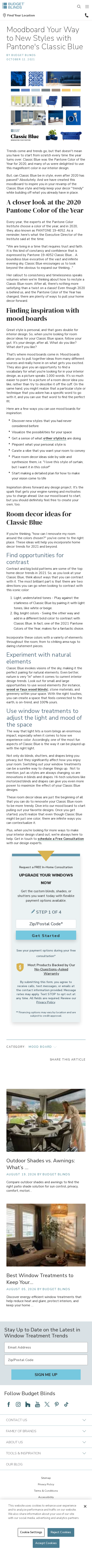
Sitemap (46, 1478)
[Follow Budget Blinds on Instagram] (18, 1404)
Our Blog (14, 1464)
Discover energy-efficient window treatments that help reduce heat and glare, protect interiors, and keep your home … (44, 1301)
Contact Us (16, 1420)
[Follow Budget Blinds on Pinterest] (56, 1404)
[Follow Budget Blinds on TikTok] (66, 1404)
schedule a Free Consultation (61, 839)
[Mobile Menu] (87, 7)
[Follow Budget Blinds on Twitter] (47, 1404)
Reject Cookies (61, 1532)
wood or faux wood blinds (26, 689)
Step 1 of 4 (48, 912)
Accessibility (46, 1497)
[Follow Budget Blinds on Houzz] (28, 1404)
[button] (19, 15)
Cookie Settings (31, 1532)
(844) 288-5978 (86, 15)
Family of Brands (21, 1431)
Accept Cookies (46, 1543)
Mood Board (40, 1047)
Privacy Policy (45, 1002)
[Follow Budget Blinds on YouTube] (37, 1404)
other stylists (54, 438)
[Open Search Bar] (79, 7)
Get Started (46, 935)
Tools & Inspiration (23, 1453)
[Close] (85, 1506)
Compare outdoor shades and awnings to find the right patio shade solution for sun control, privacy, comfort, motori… (42, 1186)
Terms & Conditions (46, 1490)
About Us (14, 1442)
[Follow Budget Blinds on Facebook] (8, 1404)
